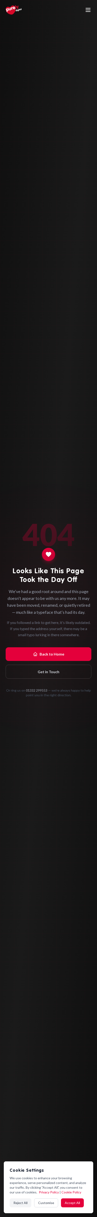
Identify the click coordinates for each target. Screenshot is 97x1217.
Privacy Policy (49, 1192)
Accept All (72, 1203)
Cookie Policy (71, 1192)
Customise (46, 1203)
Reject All (20, 1203)
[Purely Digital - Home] (14, 10)
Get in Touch (48, 671)
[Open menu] (88, 10)
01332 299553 (36, 690)
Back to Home (52, 654)
